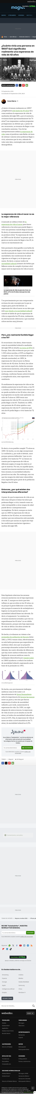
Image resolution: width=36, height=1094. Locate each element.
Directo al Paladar (7, 1047)
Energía (4, 982)
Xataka (4, 1023)
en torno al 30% (26, 348)
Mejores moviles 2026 (21, 918)
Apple (4, 985)
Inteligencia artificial (8, 989)
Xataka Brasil (6, 1076)
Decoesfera (5, 1061)
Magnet (18, 8)
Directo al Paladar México (9, 1081)
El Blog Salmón (23, 1059)
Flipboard (23, 85)
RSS (31, 945)
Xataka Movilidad (24, 982)
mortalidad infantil (9, 263)
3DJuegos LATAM (23, 1073)
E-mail (26, 85)
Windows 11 (22, 992)
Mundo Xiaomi (6, 1033)
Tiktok (10, 948)
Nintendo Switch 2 (24, 37)
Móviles (21, 978)
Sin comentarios (9, 85)
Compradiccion (6, 1064)
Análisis (21, 975)
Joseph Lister (28, 658)
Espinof (21, 1037)
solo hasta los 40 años (20, 111)
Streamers (12, 15)
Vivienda (21, 15)
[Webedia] (31, 1)
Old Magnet (20, 759)
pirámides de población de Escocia (15, 637)
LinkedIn (7, 948)
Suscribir (30, 932)
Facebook (17, 85)
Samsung (22, 985)
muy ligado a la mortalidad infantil (18, 311)
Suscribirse (28, 748)
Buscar (33, 1005)
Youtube (20, 945)
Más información (29, 1092)
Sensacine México (24, 1076)
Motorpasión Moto (24, 1049)
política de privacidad (26, 936)
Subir (29, 1013)
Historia (29, 15)
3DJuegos (21, 1023)
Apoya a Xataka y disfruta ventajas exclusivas (18, 960)
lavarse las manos (27, 697)
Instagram (24, 945)
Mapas (3, 15)
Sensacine (22, 1035)
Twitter (20, 85)
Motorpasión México (24, 1081)
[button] (13, 101)
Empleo (4, 992)
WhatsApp (9, 945)
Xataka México (6, 1073)
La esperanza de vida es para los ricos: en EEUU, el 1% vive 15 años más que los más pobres (17, 292)
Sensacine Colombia (24, 1078)
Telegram (27, 945)
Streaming (5, 975)
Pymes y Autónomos (24, 1061)
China (5, 37)
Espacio (4, 978)
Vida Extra (21, 1025)
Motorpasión (22, 1047)
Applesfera (5, 1028)
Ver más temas (7, 998)
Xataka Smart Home (8, 1031)
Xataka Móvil (5, 1025)
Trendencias (5, 1059)
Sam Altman (13, 37)
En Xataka (6, 288)
